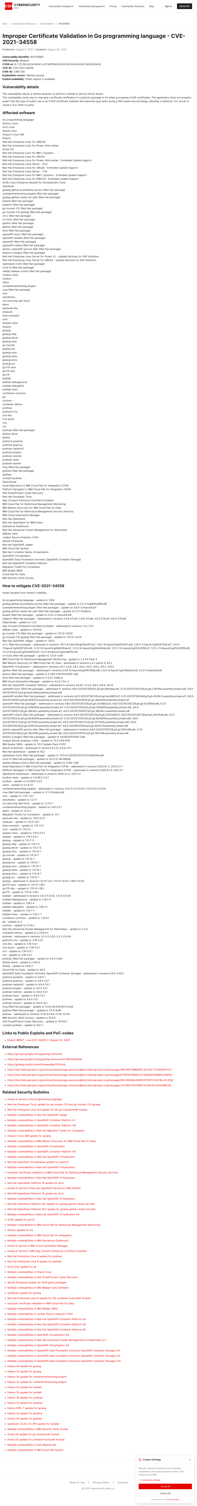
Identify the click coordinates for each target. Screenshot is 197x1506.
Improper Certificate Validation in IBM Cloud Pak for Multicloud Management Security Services (62, 1172)
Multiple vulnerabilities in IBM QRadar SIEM (32, 1308)
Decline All (165, 1493)
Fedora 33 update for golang (24, 1371)
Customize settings (151, 1480)
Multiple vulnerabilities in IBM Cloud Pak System (35, 1449)
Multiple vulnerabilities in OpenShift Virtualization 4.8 (38, 1334)
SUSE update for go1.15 (21, 1219)
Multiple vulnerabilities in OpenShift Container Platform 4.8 (41, 1125)
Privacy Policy (101, 1482)
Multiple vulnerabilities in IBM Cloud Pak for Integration (39, 1235)
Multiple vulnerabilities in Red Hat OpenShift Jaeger (37, 1114)
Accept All (165, 1486)
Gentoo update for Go (20, 1230)
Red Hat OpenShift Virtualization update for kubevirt (38, 1162)
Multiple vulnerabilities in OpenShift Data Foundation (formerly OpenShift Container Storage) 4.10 (64, 1360)
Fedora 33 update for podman (25, 1402)
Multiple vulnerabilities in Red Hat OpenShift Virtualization (41, 1156)
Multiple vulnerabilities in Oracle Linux (29, 1271)
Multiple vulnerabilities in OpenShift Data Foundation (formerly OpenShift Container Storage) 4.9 (63, 1350)
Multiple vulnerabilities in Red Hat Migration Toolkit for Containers (45, 1130)
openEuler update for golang (24, 1292)
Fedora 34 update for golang (24, 1366)
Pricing (113, 6)
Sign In (168, 6)
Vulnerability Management (91, 6)
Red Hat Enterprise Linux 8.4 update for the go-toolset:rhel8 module (47, 1109)
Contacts (122, 1482)
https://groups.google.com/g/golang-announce (34, 1053)
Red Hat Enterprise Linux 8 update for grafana (34, 1261)
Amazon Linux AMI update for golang (29, 1135)
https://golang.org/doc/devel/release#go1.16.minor (36, 1064)
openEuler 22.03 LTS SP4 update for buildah (33, 1423)
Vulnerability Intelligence (61, 6)
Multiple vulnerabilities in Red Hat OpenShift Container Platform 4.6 (46, 1329)
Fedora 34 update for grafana (24, 1413)
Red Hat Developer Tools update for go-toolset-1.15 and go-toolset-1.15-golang (53, 1104)
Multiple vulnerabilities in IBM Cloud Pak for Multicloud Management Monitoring (53, 1224)
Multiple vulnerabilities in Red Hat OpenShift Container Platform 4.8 (46, 1319)
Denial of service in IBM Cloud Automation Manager (37, 1245)
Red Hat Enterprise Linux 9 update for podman (34, 1256)
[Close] (190, 1459)
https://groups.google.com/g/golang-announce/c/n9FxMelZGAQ (44, 1059)
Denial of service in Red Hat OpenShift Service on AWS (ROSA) (44, 1188)
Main (4, 23)
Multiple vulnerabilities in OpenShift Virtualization (36, 1146)
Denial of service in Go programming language (34, 1099)
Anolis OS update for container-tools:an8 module (35, 1439)
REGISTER (184, 6)
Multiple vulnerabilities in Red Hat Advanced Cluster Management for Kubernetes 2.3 (56, 1340)
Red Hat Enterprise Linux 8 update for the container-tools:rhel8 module (48, 1298)
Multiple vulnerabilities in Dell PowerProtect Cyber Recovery (42, 1277)
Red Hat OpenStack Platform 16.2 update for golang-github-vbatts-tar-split (51, 1209)
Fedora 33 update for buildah (24, 1392)
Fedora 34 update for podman (25, 1397)
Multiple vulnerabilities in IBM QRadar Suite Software (38, 1287)
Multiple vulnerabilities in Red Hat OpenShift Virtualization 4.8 (43, 1214)
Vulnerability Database (132, 6)
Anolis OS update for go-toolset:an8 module (33, 1434)
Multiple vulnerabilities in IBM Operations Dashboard (37, 1240)
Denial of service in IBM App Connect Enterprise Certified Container (47, 1251)
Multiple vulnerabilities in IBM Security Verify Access (37, 1429)
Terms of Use (77, 1482)
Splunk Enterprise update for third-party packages (36, 1282)
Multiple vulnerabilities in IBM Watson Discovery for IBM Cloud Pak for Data (51, 1141)
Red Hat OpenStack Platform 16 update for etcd (35, 1182)
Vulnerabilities (47, 23)
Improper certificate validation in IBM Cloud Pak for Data (40, 1303)
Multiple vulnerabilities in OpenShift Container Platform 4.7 (41, 1120)
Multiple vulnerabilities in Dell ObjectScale (31, 1444)
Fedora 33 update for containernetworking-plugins (36, 1381)
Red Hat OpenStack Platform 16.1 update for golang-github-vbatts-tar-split (51, 1203)
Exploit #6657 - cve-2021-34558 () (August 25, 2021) (38, 1040)
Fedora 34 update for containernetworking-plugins (36, 1376)
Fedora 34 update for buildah (24, 1387)
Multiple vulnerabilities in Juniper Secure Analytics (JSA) (40, 1313)
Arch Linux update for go (22, 1266)
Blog (151, 6)
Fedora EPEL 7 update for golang (26, 1408)
